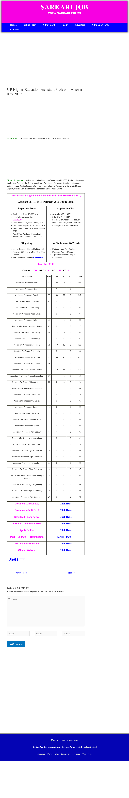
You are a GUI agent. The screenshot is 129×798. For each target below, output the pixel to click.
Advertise (80, 25)
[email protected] (89, 747)
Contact (14, 29)
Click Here (38, 257)
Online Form (29, 25)
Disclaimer (65, 754)
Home (13, 25)
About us (41, 754)
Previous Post (19, 573)
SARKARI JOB (64, 7)
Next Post (74, 573)
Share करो (17, 559)
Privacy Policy (53, 754)
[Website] (73, 634)
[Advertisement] (46, 62)
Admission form (100, 25)
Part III (70, 537)
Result (65, 25)
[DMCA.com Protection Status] (64, 740)
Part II (60, 537)
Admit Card (49, 25)
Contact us (87, 754)
